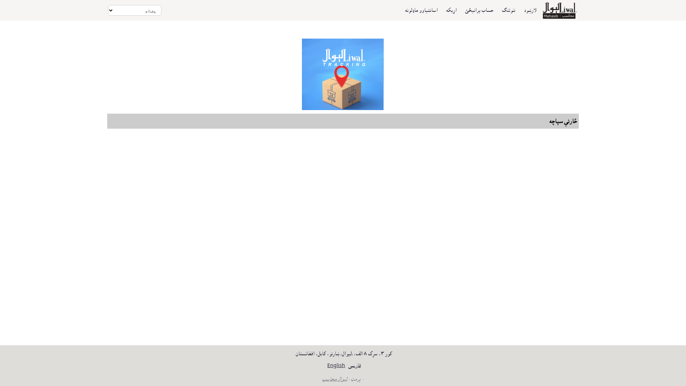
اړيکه (451, 10)
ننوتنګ (508, 10)
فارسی (354, 365)
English (336, 365)
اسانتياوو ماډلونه (421, 10)
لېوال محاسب (334, 379)
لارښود (530, 10)
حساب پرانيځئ (479, 10)
